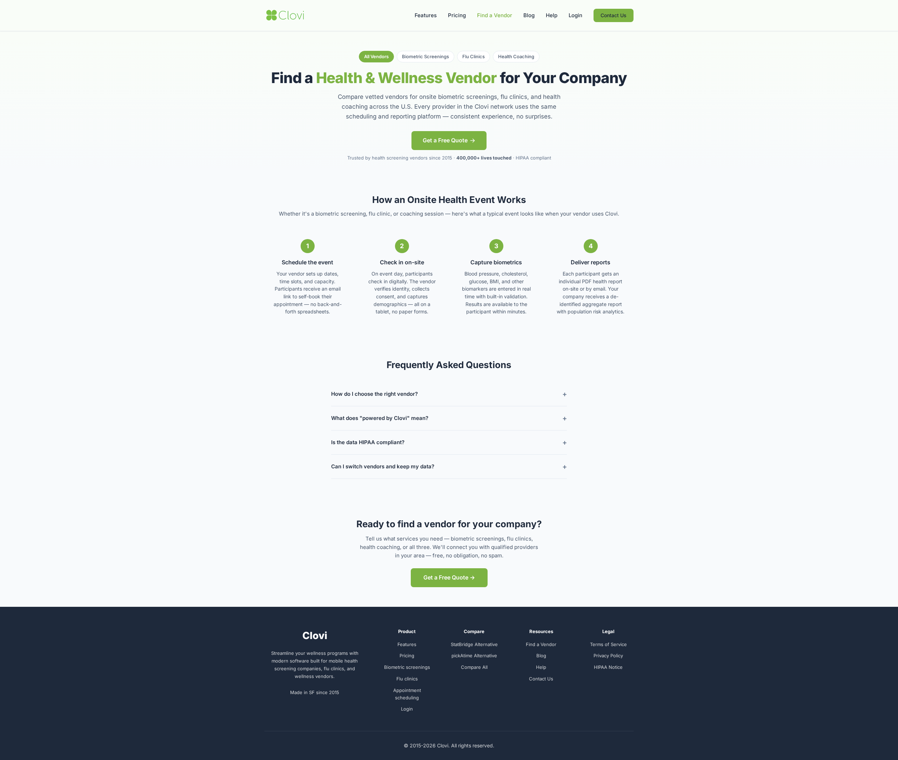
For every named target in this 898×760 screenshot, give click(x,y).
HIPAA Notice (608, 667)
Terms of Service (608, 644)
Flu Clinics (473, 56)
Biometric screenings (407, 667)
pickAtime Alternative (474, 655)
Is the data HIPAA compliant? (367, 442)
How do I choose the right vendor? (374, 394)
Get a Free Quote (445, 140)
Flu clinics (407, 678)
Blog (529, 15)
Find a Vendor (494, 15)
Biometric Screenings (425, 56)
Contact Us (613, 15)
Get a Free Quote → (449, 577)
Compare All (474, 667)
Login (575, 15)
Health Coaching (516, 56)
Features (426, 15)
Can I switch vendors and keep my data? (382, 466)
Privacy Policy (608, 655)
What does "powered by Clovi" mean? (379, 418)
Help (551, 15)
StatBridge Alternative (474, 644)
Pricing (457, 15)
